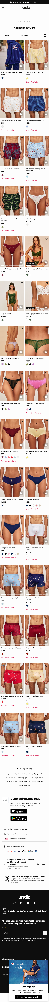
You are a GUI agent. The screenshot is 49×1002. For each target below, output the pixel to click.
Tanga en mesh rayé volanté (10, 358)
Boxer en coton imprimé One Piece (12, 696)
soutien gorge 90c (11, 781)
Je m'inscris (41, 864)
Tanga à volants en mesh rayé (10, 403)
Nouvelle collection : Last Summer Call (23, 2)
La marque (27, 21)
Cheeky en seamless (32, 500)
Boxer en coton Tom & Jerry (34, 746)
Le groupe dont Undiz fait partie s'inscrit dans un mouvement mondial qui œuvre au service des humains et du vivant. (27, 880)
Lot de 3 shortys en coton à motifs (36, 451)
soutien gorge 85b (24, 778)
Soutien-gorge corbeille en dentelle (37, 269)
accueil (20, 21)
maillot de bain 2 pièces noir (21, 774)
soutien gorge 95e (37, 778)
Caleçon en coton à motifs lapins (11, 121)
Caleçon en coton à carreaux (35, 121)
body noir (9, 774)
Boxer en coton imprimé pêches (11, 598)
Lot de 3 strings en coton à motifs (36, 219)
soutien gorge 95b (24, 785)
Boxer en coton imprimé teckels (11, 746)
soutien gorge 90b (37, 781)
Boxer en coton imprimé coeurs (36, 648)
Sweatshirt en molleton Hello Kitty (11, 72)
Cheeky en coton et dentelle (35, 403)
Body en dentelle (6, 314)
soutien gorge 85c (24, 781)
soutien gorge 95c (37, 774)
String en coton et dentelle (9, 451)
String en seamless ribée (9, 548)
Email (4, 928)
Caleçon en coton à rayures (34, 72)
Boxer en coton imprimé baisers (11, 648)
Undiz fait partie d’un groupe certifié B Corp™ (28, 877)
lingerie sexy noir (11, 778)
